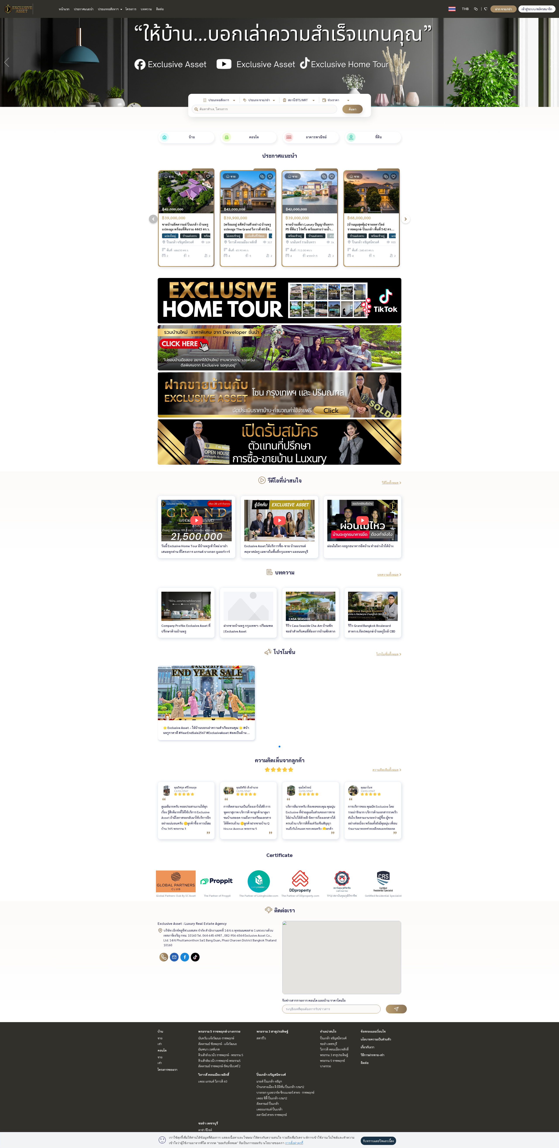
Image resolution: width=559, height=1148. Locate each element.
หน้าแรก (64, 9)
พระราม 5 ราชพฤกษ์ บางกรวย (219, 1031)
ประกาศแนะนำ (83, 9)
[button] (552, 62)
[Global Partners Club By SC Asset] (176, 881)
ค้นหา (352, 109)
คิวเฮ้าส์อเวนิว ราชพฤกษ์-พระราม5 (219, 1060)
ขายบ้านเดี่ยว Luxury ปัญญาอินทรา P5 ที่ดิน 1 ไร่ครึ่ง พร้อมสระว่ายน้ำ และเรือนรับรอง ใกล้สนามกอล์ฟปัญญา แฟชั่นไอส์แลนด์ (309, 227)
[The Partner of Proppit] (217, 881)
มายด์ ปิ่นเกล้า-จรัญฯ (269, 1081)
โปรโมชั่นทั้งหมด (387, 654)
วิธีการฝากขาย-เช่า (372, 1055)
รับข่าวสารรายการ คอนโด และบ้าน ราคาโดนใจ (314, 1000)
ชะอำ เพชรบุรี (208, 1123)
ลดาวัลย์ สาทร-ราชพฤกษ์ (272, 1115)
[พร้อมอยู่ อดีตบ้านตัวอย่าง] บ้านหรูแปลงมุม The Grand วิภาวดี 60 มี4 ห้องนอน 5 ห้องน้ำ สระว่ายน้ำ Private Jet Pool (247, 227)
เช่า (160, 1044)
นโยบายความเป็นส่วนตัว (376, 1039)
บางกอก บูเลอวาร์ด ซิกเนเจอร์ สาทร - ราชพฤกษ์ (285, 1092)
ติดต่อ (160, 9)
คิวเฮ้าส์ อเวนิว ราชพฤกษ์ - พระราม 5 (220, 1055)
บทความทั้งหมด (388, 574)
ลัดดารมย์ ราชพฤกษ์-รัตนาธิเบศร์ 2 (219, 1066)
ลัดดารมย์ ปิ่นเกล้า (268, 1103)
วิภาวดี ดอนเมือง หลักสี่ (213, 1074)
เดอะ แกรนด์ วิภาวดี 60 (212, 1081)
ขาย (160, 1038)
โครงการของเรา (167, 1069)
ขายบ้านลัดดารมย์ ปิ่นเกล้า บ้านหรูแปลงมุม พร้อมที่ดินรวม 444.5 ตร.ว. (186, 226)
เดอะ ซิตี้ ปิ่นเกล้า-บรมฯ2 (272, 1098)
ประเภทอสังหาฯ (108, 9)
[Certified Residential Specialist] (383, 881)
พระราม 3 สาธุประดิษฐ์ (272, 1031)
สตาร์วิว (261, 1038)
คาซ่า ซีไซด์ (205, 1130)
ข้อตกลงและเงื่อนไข (373, 1031)
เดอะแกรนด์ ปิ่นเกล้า (269, 1109)
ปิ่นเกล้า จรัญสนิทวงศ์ (271, 1074)
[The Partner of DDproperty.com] (300, 881)
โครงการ (131, 9)
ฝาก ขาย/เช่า (503, 9)
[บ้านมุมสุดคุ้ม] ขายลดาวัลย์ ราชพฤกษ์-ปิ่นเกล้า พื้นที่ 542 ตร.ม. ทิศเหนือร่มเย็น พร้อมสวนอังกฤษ (370, 227)
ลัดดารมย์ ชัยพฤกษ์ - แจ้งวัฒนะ (217, 1044)
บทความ (146, 9)
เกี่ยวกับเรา (367, 1047)
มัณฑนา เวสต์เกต (209, 1049)
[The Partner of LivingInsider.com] (259, 881)
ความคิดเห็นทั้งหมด (386, 770)
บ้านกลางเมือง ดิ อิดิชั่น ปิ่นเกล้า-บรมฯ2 (280, 1087)
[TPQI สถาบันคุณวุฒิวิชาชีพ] (342, 881)
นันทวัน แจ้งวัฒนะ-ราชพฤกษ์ (216, 1038)
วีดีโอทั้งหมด (390, 483)
